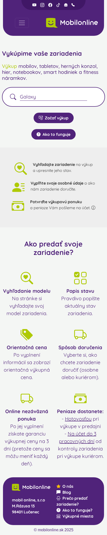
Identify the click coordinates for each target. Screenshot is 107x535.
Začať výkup (56, 117)
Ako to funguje (56, 134)
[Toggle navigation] (22, 23)
